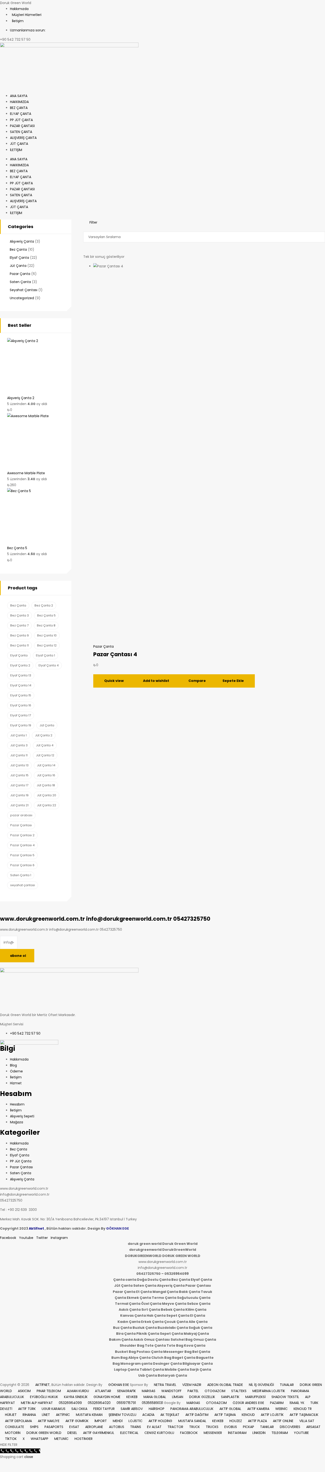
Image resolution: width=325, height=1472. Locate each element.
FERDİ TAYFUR (104, 1408)
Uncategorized (22, 298)
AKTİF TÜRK (27, 1408)
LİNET (46, 1414)
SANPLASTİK (230, 1396)
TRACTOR (175, 1426)
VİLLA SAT (306, 1420)
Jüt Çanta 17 (19, 785)
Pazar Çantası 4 (115, 654)
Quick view (114, 680)
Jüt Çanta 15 (19, 775)
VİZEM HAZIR (191, 1384)
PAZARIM (277, 1402)
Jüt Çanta (18, 265)
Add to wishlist (156, 680)
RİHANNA (29, 1414)
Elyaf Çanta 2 (20, 665)
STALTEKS (238, 1391)
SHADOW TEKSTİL (285, 1396)
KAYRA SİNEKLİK (76, 1396)
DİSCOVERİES (290, 1426)
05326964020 (99, 1402)
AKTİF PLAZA (257, 1420)
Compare (197, 680)
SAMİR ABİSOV (132, 1408)
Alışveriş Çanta (22, 241)
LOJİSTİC (135, 1420)
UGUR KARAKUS (53, 1408)
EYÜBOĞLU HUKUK (44, 1396)
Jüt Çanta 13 (19, 765)
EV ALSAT (154, 1426)
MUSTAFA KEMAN (89, 1414)
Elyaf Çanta (19, 257)
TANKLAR (267, 1426)
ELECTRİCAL (129, 1432)
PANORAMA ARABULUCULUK (191, 1408)
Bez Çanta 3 (19, 615)
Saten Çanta (20, 281)
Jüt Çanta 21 (19, 805)
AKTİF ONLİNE (283, 1420)
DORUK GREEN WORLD (43, 1432)
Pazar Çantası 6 (22, 865)
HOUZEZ (235, 1420)
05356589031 (152, 1402)
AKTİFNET (42, 1384)
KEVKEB (132, 1396)
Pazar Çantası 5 (22, 855)
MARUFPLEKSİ (255, 1396)
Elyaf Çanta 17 (20, 715)
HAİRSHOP (156, 1408)
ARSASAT (313, 1426)
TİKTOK (11, 1438)
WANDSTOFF (171, 1391)
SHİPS (34, 1426)
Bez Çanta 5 (46, 615)
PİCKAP (248, 1426)
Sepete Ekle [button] (233, 680)
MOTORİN (12, 1432)
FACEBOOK (189, 1432)
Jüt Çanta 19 (19, 795)
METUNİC (61, 1438)
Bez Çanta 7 (19, 625)
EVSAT (74, 1426)
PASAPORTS (53, 1426)
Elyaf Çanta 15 (20, 695)
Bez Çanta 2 (43, 605)
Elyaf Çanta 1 (45, 655)
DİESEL (72, 1432)
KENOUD (248, 1414)
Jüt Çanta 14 (46, 765)
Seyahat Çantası (23, 290)
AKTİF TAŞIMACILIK (304, 1414)
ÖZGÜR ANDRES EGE (248, 1402)
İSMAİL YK (297, 1402)
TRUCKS (212, 1426)
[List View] (88, 228)
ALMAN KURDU (78, 1391)
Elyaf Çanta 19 (20, 725)
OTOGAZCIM (215, 1391)
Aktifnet (36, 1228)
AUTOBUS (116, 1426)
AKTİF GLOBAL (230, 1408)
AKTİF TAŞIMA (225, 1414)
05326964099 (70, 1402)
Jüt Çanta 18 (46, 785)
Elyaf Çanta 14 (20, 685)
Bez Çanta (18, 249)
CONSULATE (14, 1426)
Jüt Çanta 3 (19, 745)
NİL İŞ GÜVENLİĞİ (261, 1384)
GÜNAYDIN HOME (107, 1396)
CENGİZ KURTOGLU (159, 1432)
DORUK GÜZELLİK (202, 1396)
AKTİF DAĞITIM (196, 1414)
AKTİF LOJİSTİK (272, 1414)
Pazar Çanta (103, 646)
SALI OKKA (79, 1408)
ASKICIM (24, 1391)
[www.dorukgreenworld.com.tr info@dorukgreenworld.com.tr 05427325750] (72, 222)
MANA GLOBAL (154, 1396)
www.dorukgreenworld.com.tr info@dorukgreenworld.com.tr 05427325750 (105, 919)
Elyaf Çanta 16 (20, 705)
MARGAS (148, 1391)
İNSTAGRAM (237, 1432)
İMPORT (100, 1420)
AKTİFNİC (63, 1414)
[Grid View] (84, 228)
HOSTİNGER (83, 1438)
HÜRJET (11, 1414)
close (28, 1456)
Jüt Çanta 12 (45, 755)
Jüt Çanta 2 (43, 735)
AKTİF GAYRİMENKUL (98, 1432)
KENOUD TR (303, 1408)
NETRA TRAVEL (165, 1384)
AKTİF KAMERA (258, 1408)
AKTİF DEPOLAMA (18, 1420)
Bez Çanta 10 (47, 635)
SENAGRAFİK (126, 1391)
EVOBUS (230, 1426)
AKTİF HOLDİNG (160, 1420)
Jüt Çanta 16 (46, 775)
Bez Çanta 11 (19, 645)
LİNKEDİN (259, 1432)
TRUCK (194, 1426)
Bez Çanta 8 (46, 625)
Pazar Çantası (21, 825)
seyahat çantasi (22, 885)
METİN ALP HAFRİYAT (37, 1402)
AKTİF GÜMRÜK (77, 1420)
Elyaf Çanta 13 (20, 675)
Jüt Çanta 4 (45, 745)
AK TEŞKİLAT (169, 1414)
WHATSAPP (39, 1438)
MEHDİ (118, 1420)
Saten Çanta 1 (20, 875)
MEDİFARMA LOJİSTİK (268, 1391)
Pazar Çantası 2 (22, 835)
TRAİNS (135, 1426)
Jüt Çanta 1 (18, 735)
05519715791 (126, 1402)
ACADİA (148, 1414)
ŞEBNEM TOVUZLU (122, 1414)
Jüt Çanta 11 (19, 755)
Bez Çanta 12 (47, 645)
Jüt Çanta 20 (46, 795)
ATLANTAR (103, 1391)
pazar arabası (21, 815)
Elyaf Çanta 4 (49, 665)
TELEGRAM (279, 1432)
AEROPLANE (94, 1426)
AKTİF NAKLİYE (48, 1420)
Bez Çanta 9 (19, 635)
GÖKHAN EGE (119, 1384)
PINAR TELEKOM (49, 1391)
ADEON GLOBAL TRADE (225, 1384)
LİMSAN (177, 1396)
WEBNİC (281, 1408)
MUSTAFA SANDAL (192, 1420)
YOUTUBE (301, 1432)
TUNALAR (287, 1384)
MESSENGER (213, 1432)
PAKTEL (193, 1391)
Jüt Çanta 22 (46, 805)
